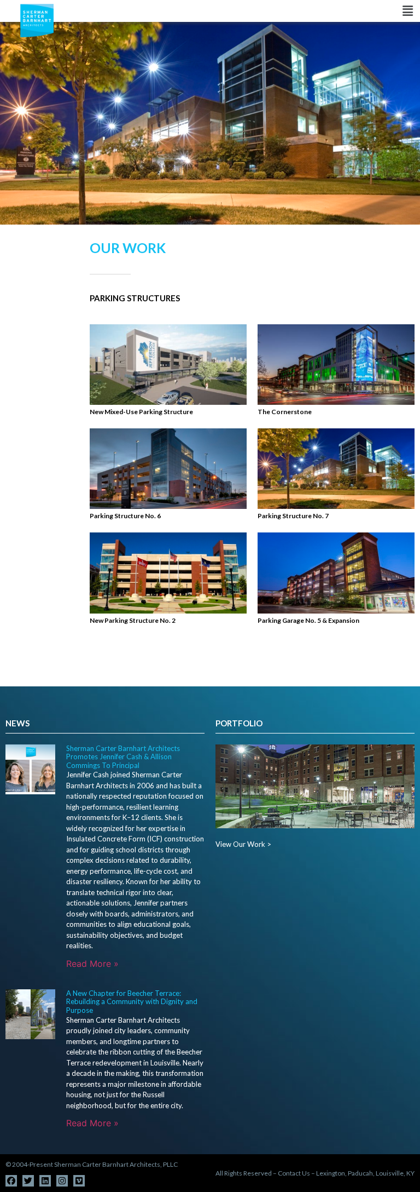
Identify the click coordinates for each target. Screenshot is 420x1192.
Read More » (92, 963)
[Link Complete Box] (168, 370)
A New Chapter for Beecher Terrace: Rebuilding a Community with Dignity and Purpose (131, 1002)
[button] (251, 11)
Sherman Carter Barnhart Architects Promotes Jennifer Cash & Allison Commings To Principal (123, 757)
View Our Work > (243, 844)
